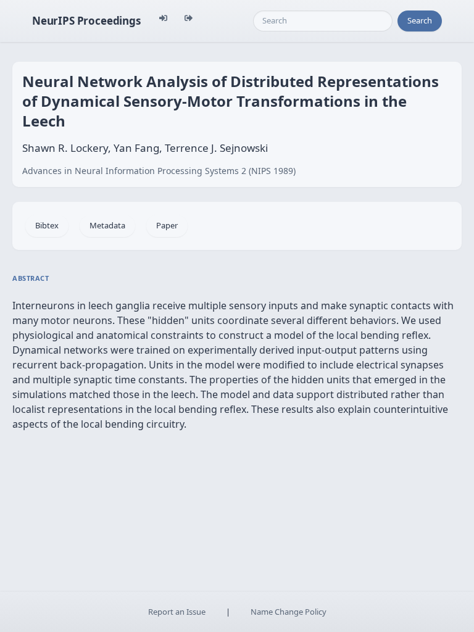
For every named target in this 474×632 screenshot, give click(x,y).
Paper (167, 225)
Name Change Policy (288, 611)
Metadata (107, 225)
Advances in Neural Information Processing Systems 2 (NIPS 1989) (159, 171)
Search (419, 20)
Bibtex (47, 225)
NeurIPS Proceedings (86, 21)
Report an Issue (177, 611)
